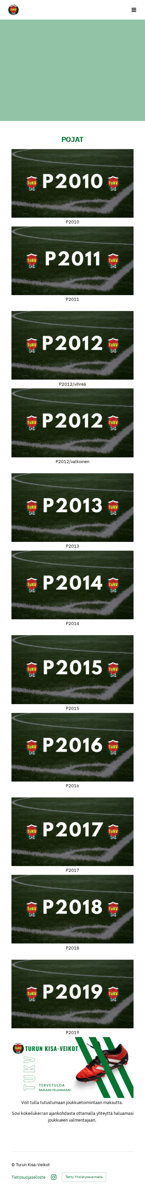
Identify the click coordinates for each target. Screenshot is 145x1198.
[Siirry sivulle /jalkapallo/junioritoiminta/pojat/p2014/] (72, 585)
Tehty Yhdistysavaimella (84, 1177)
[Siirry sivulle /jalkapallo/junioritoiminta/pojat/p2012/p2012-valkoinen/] (72, 422)
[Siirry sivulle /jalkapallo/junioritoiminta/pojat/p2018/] (72, 909)
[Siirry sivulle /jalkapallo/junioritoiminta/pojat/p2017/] (72, 831)
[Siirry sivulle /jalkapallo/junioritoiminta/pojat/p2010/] (72, 183)
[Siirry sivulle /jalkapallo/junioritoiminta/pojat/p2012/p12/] (72, 345)
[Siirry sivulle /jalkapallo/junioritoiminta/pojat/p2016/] (72, 747)
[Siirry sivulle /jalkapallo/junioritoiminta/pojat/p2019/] (72, 994)
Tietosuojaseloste (28, 1177)
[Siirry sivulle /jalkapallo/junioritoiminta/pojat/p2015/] (72, 669)
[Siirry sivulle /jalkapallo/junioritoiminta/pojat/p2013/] (72, 507)
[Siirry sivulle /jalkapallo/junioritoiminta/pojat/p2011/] (72, 260)
